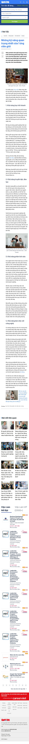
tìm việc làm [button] (17, 35)
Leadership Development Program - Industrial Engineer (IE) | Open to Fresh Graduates (15, 535)
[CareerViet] (19, 698)
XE (9, 711)
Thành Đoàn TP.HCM (5, 735)
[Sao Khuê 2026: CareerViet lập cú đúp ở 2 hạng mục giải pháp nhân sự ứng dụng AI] (7, 485)
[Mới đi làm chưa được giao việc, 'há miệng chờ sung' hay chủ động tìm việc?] (7, 465)
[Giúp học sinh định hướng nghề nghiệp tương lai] (7, 446)
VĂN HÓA (14, 707)
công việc (16, 89)
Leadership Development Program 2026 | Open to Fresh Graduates (14, 596)
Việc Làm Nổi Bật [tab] (5, 508)
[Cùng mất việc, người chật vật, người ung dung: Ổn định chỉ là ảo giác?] (21, 446)
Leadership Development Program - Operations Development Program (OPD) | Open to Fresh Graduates (14, 576)
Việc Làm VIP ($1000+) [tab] (21, 508)
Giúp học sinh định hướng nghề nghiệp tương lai (7, 454)
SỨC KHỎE (19, 707)
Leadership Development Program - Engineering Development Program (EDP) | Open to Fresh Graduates (14, 616)
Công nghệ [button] (11, 35)
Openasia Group (14, 656)
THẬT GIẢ (25, 707)
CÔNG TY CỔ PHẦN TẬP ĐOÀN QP (17, 678)
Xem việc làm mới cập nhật (18, 689)
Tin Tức (5, 32)
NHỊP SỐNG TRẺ (14, 703)
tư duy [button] (23, 35)
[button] (24, 2)
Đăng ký (19, 5)
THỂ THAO (20, 703)
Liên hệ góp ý (4, 739)
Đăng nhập (25, 5)
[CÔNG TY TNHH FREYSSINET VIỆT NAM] (5, 519)
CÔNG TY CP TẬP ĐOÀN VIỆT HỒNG (17, 666)
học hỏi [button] (5, 35)
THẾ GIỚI (4, 707)
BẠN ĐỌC (25, 705)
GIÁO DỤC (25, 703)
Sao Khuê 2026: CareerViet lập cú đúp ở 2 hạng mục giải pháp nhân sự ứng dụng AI (6, 495)
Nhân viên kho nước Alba (17, 655)
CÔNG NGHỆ (9, 707)
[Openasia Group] (5, 657)
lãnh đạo (11, 157)
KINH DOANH (9, 703)
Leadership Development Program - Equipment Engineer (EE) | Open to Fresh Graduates (14, 638)
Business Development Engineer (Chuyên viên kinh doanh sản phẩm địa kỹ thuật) (17, 519)
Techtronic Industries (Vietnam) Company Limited (15, 542)
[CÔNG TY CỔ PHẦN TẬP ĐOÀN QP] (5, 676)
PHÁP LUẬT (3, 710)
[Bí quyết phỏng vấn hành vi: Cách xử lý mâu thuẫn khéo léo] (7, 425)
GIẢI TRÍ (14, 709)
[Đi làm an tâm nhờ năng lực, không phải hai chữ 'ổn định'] (21, 465)
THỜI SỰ (4, 705)
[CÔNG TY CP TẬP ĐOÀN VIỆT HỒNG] (5, 666)
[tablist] (14, 509)
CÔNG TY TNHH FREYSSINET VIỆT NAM (17, 523)
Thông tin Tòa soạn (5, 734)
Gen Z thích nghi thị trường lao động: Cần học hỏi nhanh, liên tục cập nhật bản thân (21, 495)
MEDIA (3, 703)
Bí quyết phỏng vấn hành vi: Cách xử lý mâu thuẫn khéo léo (7, 433)
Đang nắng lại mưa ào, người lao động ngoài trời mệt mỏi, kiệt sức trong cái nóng (21, 435)
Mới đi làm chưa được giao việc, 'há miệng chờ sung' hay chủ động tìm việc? (7, 475)
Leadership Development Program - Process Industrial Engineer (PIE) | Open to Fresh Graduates (15, 554)
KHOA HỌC (19, 705)
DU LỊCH (9, 713)
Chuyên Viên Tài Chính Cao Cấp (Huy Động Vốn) (17, 674)
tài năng (22, 372)
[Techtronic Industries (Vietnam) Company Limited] (5, 534)
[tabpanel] (14, 602)
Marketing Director (15, 663)
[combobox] (14, 9)
